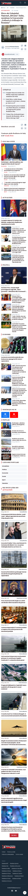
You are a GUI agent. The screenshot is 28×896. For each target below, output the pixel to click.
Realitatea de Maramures (7, 876)
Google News (9, 135)
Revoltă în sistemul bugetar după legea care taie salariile (15, 183)
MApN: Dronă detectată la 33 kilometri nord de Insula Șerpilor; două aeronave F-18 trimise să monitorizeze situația (14, 743)
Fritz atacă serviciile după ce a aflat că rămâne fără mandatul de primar (13, 602)
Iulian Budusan (23, 569)
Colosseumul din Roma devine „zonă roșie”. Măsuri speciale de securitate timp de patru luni (13, 516)
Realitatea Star (5, 866)
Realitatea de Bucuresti (15, 866)
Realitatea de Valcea (6, 871)
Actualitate (12, 7)
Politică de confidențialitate (8, 854)
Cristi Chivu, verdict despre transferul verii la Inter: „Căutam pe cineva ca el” (15, 101)
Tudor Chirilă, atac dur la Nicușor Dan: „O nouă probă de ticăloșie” (19, 317)
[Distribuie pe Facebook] (25, 45)
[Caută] (20, 3)
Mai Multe (14, 835)
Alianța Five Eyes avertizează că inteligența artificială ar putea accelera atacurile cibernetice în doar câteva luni (14, 830)
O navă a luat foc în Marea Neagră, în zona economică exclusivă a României (14, 715)
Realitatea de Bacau (17, 871)
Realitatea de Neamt (19, 876)
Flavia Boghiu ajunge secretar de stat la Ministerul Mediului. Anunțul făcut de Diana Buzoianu (19, 309)
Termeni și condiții (11, 852)
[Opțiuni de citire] (24, 892)
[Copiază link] (22, 45)
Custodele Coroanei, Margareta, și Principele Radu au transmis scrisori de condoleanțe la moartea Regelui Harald (19, 327)
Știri (7, 7)
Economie (4, 166)
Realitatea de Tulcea (6, 873)
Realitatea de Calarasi (17, 873)
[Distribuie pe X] (25, 49)
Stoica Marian (23, 625)
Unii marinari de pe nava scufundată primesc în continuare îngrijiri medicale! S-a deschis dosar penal (13, 658)
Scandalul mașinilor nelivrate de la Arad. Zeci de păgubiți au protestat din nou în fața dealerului (18, 259)
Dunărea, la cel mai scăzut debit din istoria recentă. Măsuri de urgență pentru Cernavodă (14, 176)
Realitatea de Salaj (22, 598)
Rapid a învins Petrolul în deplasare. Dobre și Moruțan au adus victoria (14, 189)
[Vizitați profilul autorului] (2, 47)
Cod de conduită (19, 854)
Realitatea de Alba (6, 868)
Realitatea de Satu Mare (17, 868)
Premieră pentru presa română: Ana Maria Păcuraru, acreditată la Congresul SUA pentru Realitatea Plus (15, 108)
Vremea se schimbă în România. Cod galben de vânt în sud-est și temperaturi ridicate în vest (13, 771)
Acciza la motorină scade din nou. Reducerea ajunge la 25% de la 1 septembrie (12, 359)
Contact (3, 852)
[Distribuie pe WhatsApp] (22, 49)
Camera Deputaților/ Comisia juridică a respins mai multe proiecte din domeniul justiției (13, 629)
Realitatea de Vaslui (6, 878)
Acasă (4, 7)
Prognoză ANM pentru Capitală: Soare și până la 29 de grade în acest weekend (13, 687)
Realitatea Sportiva (14, 863)
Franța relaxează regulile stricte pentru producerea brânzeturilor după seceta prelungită (14, 800)
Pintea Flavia (14, 47)
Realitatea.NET (5, 863)
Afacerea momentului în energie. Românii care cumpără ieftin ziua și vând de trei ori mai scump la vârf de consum (19, 392)
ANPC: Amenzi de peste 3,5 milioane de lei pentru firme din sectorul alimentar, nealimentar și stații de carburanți (19, 369)
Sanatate (6, 185)
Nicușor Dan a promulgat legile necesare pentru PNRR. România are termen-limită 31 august (19, 299)
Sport (5, 191)
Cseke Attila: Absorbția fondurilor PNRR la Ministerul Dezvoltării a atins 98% (19, 403)
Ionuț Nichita (23, 512)
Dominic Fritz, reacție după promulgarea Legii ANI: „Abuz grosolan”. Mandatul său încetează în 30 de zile (14, 290)
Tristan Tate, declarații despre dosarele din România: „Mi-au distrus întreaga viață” (15, 116)
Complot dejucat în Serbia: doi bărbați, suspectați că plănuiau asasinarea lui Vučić (15, 94)
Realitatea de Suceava (7, 881)
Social (5, 172)
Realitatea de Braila (16, 878)
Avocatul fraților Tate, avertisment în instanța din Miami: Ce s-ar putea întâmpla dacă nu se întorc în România (13, 546)
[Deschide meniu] (25, 3)
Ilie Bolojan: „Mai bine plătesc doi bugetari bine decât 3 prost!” (12, 163)
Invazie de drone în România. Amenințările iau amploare (13, 169)
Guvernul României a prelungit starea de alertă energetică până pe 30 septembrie (13, 574)
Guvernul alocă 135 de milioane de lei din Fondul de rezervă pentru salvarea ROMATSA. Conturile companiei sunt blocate (19, 381)
